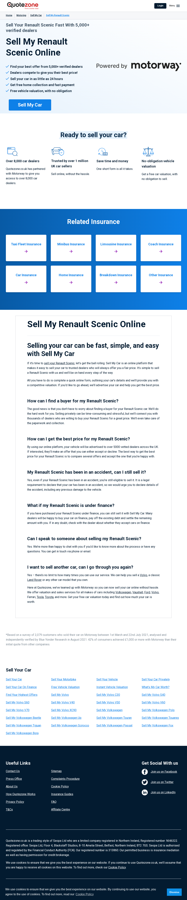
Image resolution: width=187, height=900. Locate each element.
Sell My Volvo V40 (63, 702)
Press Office (14, 779)
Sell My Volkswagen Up (66, 718)
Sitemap (56, 771)
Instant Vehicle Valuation (112, 687)
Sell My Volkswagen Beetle (23, 718)
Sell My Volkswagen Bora (22, 733)
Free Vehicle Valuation (65, 687)
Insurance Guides (62, 794)
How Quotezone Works (20, 794)
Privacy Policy (15, 802)
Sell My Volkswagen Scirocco (70, 725)
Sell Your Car (14, 679)
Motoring (21, 15)
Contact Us (13, 771)
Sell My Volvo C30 (108, 695)
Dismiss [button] (174, 892)
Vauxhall (137, 592)
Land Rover (34, 580)
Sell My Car (36, 15)
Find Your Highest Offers (21, 695)
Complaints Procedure (65, 779)
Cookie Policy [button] (85, 894)
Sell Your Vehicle (107, 679)
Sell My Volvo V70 (17, 710)
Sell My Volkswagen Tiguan (23, 725)
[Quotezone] (23, 5)
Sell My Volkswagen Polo (158, 710)
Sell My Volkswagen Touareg (160, 718)
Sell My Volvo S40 (153, 695)
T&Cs (9, 809)
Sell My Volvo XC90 (64, 710)
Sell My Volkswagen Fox (157, 725)
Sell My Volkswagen (109, 710)
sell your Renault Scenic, (59, 363)
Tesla (40, 597)
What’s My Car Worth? (155, 687)
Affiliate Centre (60, 809)
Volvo (143, 575)
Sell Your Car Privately (156, 679)
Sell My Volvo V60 (153, 702)
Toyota (49, 597)
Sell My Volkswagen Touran (114, 718)
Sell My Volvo (60, 695)
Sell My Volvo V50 (108, 702)
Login (160, 5)
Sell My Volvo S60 (17, 702)
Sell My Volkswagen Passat (114, 725)
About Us (12, 786)
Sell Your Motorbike (63, 679)
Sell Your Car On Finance (21, 687)
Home (9, 15)
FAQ (53, 802)
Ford (147, 592)
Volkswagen (123, 592)
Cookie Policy (60, 786)
